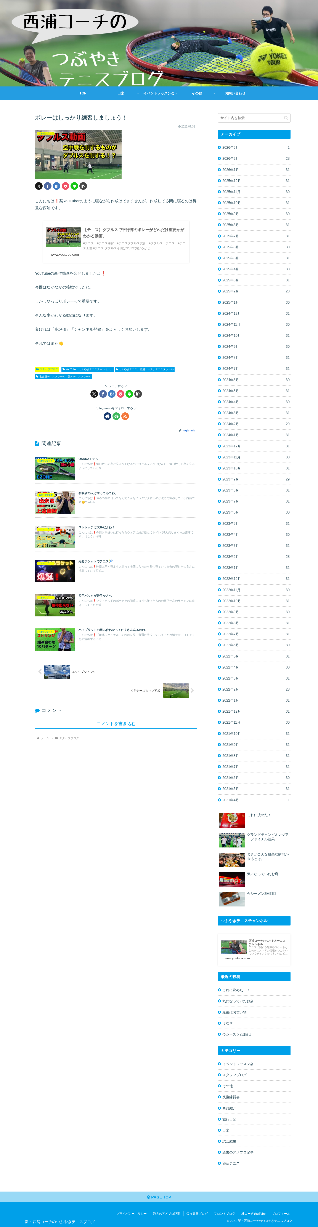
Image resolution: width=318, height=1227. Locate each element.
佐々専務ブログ (197, 1213)
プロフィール (281, 1213)
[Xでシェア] (39, 186)
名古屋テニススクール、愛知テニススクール (65, 376)
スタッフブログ (49, 369)
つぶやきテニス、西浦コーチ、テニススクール (146, 369)
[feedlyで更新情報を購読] (116, 416)
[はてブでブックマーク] (56, 186)
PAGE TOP (160, 1197)
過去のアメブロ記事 (166, 1213)
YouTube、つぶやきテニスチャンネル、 (89, 369)
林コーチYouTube (253, 1213)
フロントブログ (224, 1213)
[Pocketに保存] (65, 186)
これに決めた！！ (236, 990)
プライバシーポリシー (131, 1213)
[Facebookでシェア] (47, 186)
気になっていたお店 (238, 1001)
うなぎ (227, 1023)
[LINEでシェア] (74, 186)
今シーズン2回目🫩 (236, 1034)
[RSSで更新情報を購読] (125, 416)
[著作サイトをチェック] (107, 416)
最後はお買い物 (234, 1012)
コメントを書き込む (116, 723)
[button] (83, 186)
